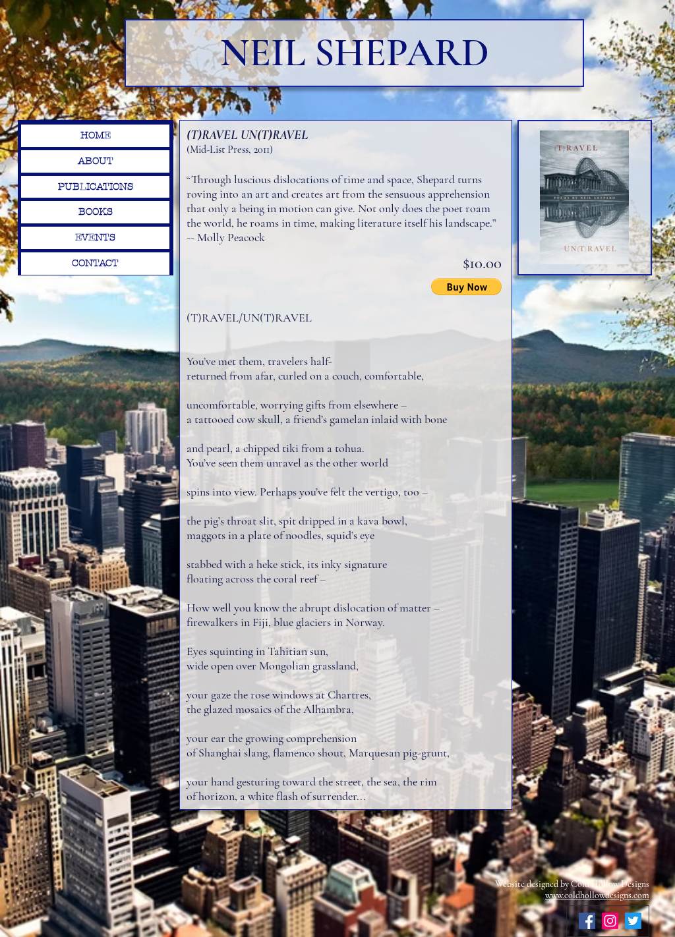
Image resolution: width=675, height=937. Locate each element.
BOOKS (95, 211)
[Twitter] (633, 921)
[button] (466, 286)
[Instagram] (610, 921)
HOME (95, 135)
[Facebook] (587, 921)
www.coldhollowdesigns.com (597, 895)
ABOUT (95, 161)
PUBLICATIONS (95, 186)
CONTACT (95, 263)
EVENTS (95, 237)
